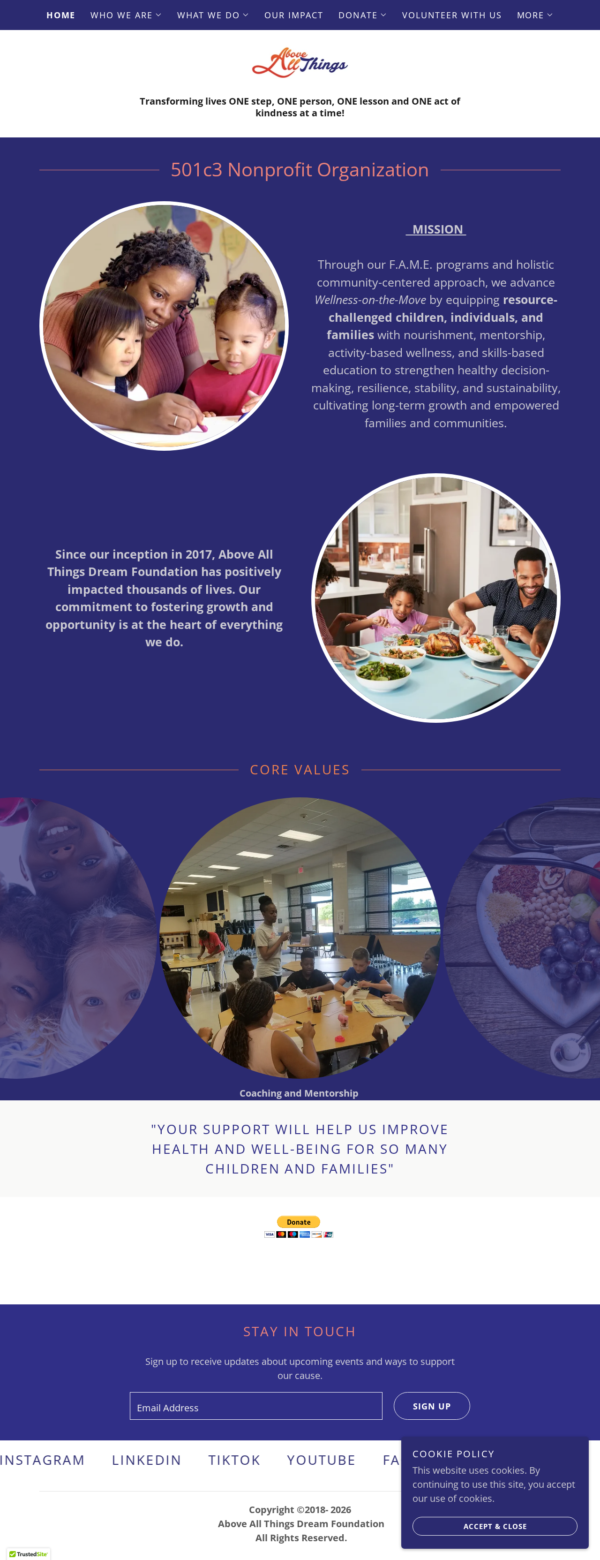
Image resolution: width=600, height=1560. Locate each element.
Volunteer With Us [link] (452, 15)
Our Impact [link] (293, 15)
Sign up (432, 1406)
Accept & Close (495, 1526)
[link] (300, 61)
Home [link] (61, 15)
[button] (126, 15)
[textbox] (256, 1406)
